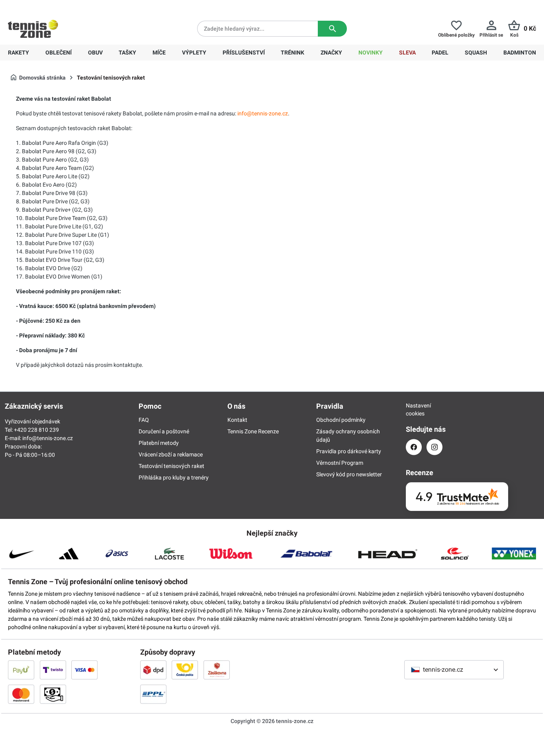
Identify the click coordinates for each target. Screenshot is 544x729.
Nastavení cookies (414, 409)
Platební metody (159, 443)
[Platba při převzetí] (53, 694)
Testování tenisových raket (171, 466)
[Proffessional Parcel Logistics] (153, 694)
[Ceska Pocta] (185, 669)
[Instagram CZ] (434, 447)
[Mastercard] (21, 694)
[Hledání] (332, 29)
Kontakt (237, 420)
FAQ (144, 420)
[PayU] (21, 669)
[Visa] (84, 669)
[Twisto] (53, 669)
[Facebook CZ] (414, 447)
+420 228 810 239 (59, 6)
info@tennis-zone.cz (47, 438)
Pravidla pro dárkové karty (348, 451)
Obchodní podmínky (341, 420)
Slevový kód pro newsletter (349, 474)
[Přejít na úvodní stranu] (33, 28)
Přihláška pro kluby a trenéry (174, 477)
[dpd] (153, 669)
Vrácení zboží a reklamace (171, 454)
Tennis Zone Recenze (253, 431)
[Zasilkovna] (217, 669)
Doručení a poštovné (164, 431)
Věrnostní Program (339, 463)
